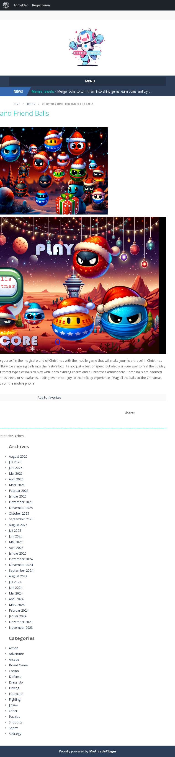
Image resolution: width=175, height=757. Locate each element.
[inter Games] (87, 45)
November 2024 (21, 565)
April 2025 (16, 547)
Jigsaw (13, 705)
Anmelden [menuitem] (21, 5)
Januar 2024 (17, 616)
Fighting (15, 699)
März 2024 (17, 604)
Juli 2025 (15, 530)
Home (16, 104)
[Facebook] (138, 413)
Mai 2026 (16, 473)
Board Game (18, 665)
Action (31, 104)
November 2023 (21, 627)
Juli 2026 (15, 462)
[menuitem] (6, 5)
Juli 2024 (15, 582)
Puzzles (14, 716)
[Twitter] (143, 413)
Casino (14, 671)
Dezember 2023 (21, 622)
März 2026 (17, 485)
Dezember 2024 (21, 559)
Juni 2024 (15, 587)
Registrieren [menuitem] (41, 5)
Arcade (14, 659)
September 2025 (21, 519)
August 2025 (18, 525)
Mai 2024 (16, 593)
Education (16, 694)
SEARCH (107, 15)
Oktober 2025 (19, 513)
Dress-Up (16, 682)
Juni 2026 (15, 468)
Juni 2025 (15, 536)
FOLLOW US (145, 15)
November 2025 (21, 508)
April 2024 (16, 599)
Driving (14, 688)
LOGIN (30, 15)
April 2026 (16, 479)
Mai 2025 (16, 542)
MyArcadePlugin (102, 751)
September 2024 (21, 570)
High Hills (39, 91)
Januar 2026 (17, 496)
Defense (15, 676)
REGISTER (69, 15)
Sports (13, 728)
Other (13, 711)
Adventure (16, 654)
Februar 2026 (18, 490)
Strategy (15, 733)
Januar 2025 (17, 553)
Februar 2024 (18, 610)
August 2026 (18, 456)
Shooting (15, 722)
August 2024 (18, 576)
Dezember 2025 (21, 502)
